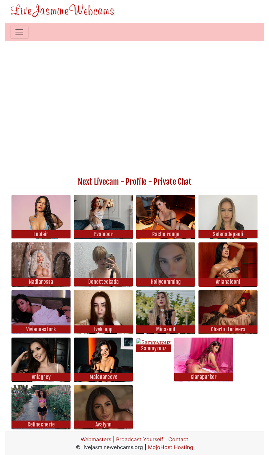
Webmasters (96, 439)
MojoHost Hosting (170, 447)
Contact (178, 439)
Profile (136, 182)
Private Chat (173, 182)
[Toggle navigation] (19, 32)
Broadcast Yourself (139, 439)
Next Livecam (98, 182)
